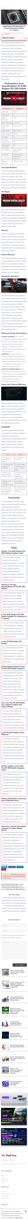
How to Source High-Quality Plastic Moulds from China (17, 972)
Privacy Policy (5, 1196)
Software (12, 1160)
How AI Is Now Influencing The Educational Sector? (16, 1035)
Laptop (5, 1115)
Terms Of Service (6, 1194)
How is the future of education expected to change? (17, 1058)
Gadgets (5, 1097)
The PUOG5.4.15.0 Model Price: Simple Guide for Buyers (12, 1141)
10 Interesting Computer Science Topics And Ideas (16, 1023)
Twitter (4, 867)
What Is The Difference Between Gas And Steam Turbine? (16, 1071)
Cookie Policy (18, 1217)
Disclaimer (4, 1192)
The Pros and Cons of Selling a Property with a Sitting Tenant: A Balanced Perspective (13, 985)
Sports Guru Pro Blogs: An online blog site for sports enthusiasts (17, 1011)
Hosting (3, 1182)
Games (3, 1178)
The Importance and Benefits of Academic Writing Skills (17, 998)
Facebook (12, 867)
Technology (4, 1160)
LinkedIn (20, 867)
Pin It (3, 869)
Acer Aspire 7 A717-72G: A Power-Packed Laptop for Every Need (13, 1121)
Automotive (4, 1180)
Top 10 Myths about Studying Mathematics (17, 1046)
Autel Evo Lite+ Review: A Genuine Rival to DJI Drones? (13, 1101)
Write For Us (4, 1198)
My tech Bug (12, 1164)
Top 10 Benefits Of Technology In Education (16, 1083)
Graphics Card (15, 33)
